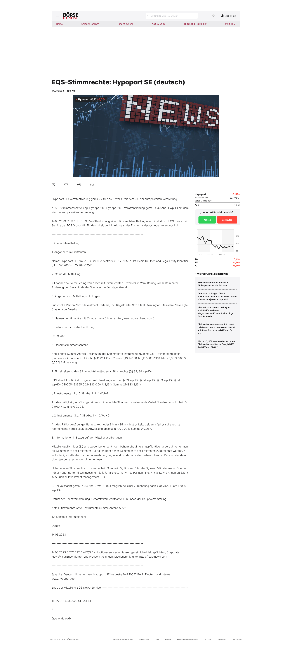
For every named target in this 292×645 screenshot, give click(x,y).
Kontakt (208, 639)
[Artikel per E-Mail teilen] (53, 184)
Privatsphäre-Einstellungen (187, 639)
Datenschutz (144, 639)
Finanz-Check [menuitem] (125, 23)
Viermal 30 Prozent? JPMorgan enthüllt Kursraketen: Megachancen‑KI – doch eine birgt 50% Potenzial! (215, 312)
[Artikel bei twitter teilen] (92, 184)
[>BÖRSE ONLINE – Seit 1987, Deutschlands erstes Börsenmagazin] (70, 16)
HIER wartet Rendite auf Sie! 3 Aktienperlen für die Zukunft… (213, 284)
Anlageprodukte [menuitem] (90, 23)
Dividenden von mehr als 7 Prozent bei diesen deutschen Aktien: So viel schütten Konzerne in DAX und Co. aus (216, 329)
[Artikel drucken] (66, 184)
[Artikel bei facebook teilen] (79, 184)
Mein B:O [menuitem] (230, 23)
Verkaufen (227, 219)
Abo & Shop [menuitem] (158, 23)
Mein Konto (230, 15)
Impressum (221, 639)
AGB (157, 639)
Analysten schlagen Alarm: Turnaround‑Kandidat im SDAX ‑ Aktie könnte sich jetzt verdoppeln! (217, 296)
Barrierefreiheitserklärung (123, 639)
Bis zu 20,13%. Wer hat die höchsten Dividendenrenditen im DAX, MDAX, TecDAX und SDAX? (216, 344)
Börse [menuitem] (59, 23)
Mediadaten (237, 639)
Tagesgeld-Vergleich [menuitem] (195, 23)
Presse (168, 639)
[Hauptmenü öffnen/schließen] (57, 16)
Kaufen (207, 219)
